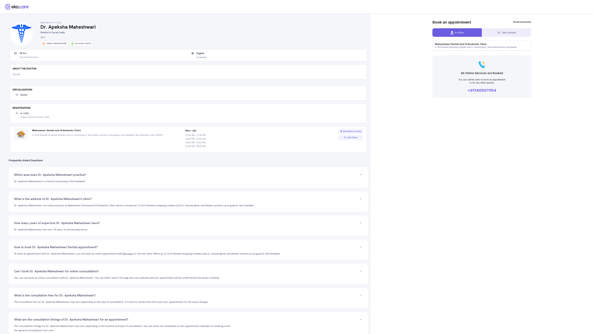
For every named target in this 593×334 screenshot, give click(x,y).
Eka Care (128, 253)
